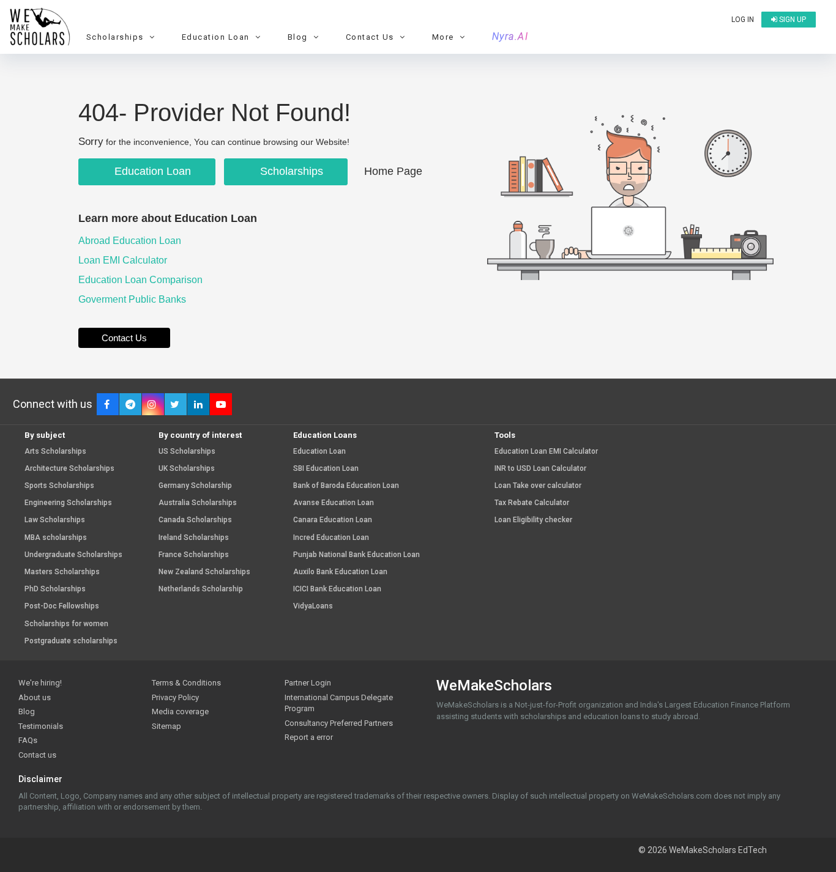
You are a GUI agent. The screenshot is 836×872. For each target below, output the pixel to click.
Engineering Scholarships (68, 503)
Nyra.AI (510, 36)
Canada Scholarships (195, 520)
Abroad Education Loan (131, 240)
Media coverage (180, 711)
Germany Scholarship (195, 486)
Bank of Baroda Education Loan (346, 486)
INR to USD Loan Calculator (540, 469)
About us (34, 697)
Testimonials (40, 726)
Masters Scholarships (62, 572)
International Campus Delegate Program (339, 703)
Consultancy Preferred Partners (339, 723)
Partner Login (308, 682)
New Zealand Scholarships (204, 572)
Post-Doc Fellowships (61, 606)
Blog (26, 711)
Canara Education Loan (332, 520)
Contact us (37, 754)
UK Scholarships (187, 469)
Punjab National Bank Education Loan (356, 555)
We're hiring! (40, 682)
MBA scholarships (55, 538)
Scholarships (290, 171)
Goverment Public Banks (133, 299)
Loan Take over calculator (538, 486)
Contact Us (124, 338)
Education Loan (151, 171)
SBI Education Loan (326, 469)
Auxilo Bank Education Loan (340, 572)
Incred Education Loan (331, 538)
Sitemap (166, 726)
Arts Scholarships (55, 452)
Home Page (393, 171)
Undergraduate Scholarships (73, 555)
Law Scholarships (54, 520)
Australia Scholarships (198, 503)
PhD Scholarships (55, 589)
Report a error (309, 737)
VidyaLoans (313, 606)
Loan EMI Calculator (124, 260)
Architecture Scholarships (69, 469)
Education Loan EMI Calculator (546, 452)
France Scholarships (194, 555)
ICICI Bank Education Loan (337, 589)
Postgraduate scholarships (71, 641)
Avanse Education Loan (333, 503)
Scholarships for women (66, 624)
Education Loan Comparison (141, 280)
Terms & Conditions (186, 682)
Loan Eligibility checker (533, 520)
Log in (742, 19)
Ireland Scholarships (194, 538)
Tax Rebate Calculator (532, 503)
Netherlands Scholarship (201, 589)
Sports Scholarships (59, 486)
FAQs (27, 740)
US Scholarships (187, 452)
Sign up (791, 19)
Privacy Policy (175, 697)
